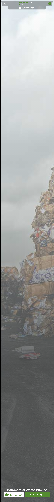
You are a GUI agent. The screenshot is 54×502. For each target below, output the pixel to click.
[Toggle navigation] (4, 3)
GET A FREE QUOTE (38, 495)
